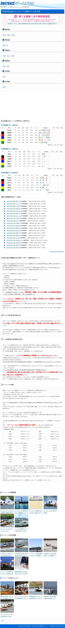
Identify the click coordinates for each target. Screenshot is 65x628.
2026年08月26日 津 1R (13, 238)
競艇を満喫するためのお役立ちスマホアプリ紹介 (21, 572)
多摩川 (13, 35)
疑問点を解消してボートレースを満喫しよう (6, 597)
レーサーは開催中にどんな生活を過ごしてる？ (21, 530)
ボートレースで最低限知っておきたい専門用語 (35, 554)
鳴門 (4, 66)
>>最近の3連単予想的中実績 (57, 251)
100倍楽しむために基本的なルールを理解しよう (50, 554)
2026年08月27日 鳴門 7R (13, 213)
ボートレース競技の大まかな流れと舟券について (35, 512)
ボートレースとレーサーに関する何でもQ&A (6, 615)
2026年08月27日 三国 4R (13, 218)
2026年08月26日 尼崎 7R (13, 233)
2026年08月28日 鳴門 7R (13, 201)
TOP (2, 620)
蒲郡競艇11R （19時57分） (11, 149)
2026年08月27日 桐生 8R (13, 225)
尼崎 (13, 56)
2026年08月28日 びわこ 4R (14, 204)
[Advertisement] (32, 106)
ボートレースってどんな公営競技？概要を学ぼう (6, 512)
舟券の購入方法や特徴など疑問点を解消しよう (50, 597)
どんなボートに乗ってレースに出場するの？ (6, 554)
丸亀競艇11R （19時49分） (11, 125)
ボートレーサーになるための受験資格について (21, 597)
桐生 (4, 35)
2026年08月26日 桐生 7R (13, 245)
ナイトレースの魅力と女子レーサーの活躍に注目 (6, 572)
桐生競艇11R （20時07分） (11, 172)
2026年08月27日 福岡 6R (13, 208)
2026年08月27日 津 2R (13, 221)
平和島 (8, 35)
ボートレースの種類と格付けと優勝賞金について (21, 512)
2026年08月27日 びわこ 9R (14, 216)
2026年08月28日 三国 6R (13, 206)
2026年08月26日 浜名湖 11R (14, 240)
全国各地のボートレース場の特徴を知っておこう (35, 597)
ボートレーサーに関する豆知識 (50, 512)
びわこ (8, 56)
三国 (4, 56)
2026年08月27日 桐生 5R (13, 228)
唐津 (4, 87)
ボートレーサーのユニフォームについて (6, 530)
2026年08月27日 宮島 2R (13, 211)
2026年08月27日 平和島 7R (14, 223)
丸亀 (8, 66)
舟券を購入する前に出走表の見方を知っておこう (21, 554)
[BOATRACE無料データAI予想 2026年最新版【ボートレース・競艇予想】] (17, 3)
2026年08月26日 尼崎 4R (13, 235)
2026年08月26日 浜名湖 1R (14, 242)
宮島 (4, 76)
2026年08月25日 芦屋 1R (13, 247)
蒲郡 (4, 45)
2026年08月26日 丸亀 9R (13, 230)
